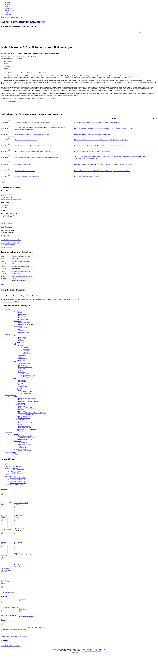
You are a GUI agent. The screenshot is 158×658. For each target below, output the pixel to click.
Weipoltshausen (27, 391)
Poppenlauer (26, 349)
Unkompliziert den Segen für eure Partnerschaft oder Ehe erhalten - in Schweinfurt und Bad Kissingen (103, 164)
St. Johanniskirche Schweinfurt (10, 607)
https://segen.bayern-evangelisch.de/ (11, 101)
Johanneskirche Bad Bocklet (9, 616)
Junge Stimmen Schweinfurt (26, 437)
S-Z (15, 378)
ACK (19, 421)
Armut (7, 463)
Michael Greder (5, 542)
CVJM (20, 424)
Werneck (20, 388)
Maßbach (25, 347)
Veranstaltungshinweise (25, 436)
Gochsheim (21, 342)
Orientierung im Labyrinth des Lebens (26, 140)
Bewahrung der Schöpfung (13, 466)
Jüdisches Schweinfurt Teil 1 (18, 478)
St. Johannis (21, 368)
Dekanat (7, 309)
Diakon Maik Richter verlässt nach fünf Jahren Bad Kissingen (92, 134)
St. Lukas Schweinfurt (20, 449)
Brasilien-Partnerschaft (11, 468)
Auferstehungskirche (24, 363)
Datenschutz (82, 652)
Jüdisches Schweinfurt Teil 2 (18, 479)
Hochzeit (7, 66)
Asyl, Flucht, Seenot (11, 465)
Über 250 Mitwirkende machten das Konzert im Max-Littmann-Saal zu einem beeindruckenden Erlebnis (104, 128)
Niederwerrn (22, 355)
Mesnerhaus (16, 646)
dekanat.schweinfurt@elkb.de (92, 651)
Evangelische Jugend (24, 426)
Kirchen (4, 596)
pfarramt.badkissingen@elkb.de (10, 243)
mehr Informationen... (7, 223)
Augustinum (21, 406)
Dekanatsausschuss (23, 314)
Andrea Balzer (22, 442)
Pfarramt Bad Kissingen (8, 592)
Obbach (20, 357)
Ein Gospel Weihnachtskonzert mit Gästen (86, 176)
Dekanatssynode (23, 316)
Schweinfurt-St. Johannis (10, 187)
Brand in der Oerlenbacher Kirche (25, 171)
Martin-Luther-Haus (7, 646)
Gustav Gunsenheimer (24, 450)
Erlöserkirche (23, 609)
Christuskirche (22, 365)
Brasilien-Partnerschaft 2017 (18, 469)
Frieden (7, 474)
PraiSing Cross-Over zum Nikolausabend (27, 176)
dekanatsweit (17, 434)
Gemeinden (8, 334)
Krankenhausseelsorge (24, 416)
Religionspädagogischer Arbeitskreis (28, 401)
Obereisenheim (22, 358)
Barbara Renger (18, 515)
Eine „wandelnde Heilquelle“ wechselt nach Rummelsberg (32, 134)
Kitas (3, 620)
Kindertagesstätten (10, 452)
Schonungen (22, 380)
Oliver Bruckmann (6, 502)
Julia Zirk (16, 564)
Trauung (6, 65)
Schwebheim (22, 381)
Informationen (18, 326)
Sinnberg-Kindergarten (34, 627)
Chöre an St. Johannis (24, 444)
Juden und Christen (10, 476)
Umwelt (20, 431)
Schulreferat (21, 403)
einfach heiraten (9, 61)
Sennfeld (20, 383)
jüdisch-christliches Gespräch (18, 483)
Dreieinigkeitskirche (28, 377)
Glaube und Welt (19, 419)
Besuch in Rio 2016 (15, 471)
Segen (6, 63)
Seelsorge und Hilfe (19, 404)
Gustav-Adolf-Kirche (29, 375)
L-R (15, 344)
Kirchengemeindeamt (24, 427)
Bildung (16, 396)
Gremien (16, 311)
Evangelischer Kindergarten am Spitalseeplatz (14, 636)
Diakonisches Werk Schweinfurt (27, 408)
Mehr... (3, 284)
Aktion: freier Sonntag (29, 414)
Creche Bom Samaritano (17, 473)
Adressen (8, 4)
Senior (20, 317)
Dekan (20, 312)
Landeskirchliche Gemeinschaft (27, 429)
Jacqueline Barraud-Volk (21, 503)
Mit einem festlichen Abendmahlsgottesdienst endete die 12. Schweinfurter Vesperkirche (99, 146)
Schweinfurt (17, 362)
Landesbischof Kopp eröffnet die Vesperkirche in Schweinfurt (92, 151)
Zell (19, 390)
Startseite (7, 2)
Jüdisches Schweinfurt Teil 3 (18, 481)
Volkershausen (27, 354)
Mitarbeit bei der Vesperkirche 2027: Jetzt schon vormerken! (32, 122)
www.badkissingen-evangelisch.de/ (11, 240)
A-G (15, 335)
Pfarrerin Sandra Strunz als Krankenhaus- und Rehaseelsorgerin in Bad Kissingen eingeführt (101, 140)
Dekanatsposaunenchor (25, 439)
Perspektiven (9, 8)
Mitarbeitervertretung (24, 418)
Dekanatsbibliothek (23, 332)
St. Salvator (21, 372)
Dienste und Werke (10, 395)
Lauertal (20, 345)
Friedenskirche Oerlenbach (27, 616)
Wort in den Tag (9, 10)
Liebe (6, 68)
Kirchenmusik (9, 432)
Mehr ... (3, 182)
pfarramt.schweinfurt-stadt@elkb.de (11, 199)
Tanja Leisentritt (5, 581)
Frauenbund (21, 409)
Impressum (8, 14)
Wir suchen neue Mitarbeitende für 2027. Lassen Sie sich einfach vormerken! (96, 122)
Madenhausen (27, 393)
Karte (6, 6)
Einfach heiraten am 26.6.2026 (24, 164)
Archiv (7, 12)
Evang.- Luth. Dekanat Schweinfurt (23, 21)
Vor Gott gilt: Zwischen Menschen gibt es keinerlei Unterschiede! (34, 151)
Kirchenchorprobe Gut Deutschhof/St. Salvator (22, 276)
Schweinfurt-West (23, 373)
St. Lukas (21, 370)
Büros (3, 587)
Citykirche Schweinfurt (25, 423)
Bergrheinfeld (22, 339)
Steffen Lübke (18, 542)
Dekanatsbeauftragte (24, 322)
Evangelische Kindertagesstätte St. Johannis (13, 629)
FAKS (20, 400)
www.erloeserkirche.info (8, 244)
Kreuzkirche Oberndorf (25, 367)
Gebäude (4, 640)
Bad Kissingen (6, 227)
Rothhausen (26, 350)
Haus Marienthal (23, 411)
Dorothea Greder (19, 528)
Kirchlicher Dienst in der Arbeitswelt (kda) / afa (32, 413)
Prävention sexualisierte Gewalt (14, 484)
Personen (4, 489)
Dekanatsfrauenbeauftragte (26, 324)
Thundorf (25, 352)
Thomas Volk (5, 516)
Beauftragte (17, 321)
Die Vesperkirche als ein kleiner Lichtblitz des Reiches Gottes (33, 146)
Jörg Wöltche (22, 447)
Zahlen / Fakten (22, 327)
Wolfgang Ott (5, 555)
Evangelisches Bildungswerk (26, 398)
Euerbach (21, 340)
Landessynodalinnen (24, 319)
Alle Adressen (22, 331)
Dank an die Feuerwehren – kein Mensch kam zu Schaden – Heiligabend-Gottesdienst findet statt (102, 171)
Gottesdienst (14, 256)
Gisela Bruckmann (6, 529)
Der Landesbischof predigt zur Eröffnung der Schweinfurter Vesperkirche (36, 157)
